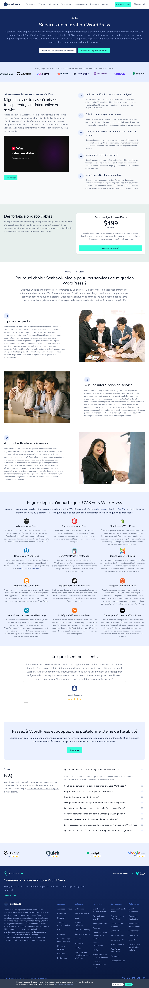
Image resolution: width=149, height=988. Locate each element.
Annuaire (79, 943)
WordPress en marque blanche (99, 910)
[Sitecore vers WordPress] (74, 521)
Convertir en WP (118, 940)
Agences (96, 928)
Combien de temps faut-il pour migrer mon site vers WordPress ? (95, 785)
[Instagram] (123, 978)
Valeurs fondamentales (63, 924)
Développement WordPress (117, 917)
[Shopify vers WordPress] (122, 521)
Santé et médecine (79, 924)
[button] (24, 681)
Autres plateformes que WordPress (122, 615)
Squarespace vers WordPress (74, 585)
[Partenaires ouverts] (72, 4)
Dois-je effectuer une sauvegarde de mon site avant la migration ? (95, 802)
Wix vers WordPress (26, 526)
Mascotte (61, 953)
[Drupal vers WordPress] (26, 551)
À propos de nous (64, 909)
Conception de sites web (117, 925)
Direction (61, 918)
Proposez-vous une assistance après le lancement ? (88, 791)
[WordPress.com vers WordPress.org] (26, 610)
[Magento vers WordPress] (122, 581)
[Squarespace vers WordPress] (74, 581)
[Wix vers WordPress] (26, 521)
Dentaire (78, 939)
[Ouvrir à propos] (98, 4)
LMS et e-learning (82, 930)
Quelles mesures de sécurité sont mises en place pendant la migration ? (98, 830)
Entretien (115, 956)
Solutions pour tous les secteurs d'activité (82, 955)
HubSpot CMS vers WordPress (74, 615)
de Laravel (101, 509)
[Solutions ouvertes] (57, 4)
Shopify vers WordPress (122, 526)
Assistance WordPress (115, 950)
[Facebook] (138, 978)
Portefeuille (62, 958)
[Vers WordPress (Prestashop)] (74, 551)
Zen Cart (122, 509)
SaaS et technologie (98, 944)
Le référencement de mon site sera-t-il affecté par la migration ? (94, 813)
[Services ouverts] (34, 4)
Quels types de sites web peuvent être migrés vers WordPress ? (94, 808)
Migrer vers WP (117, 935)
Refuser (129, 984)
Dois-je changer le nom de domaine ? (81, 797)
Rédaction (61, 913)
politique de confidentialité (135, 925)
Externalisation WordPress (99, 917)
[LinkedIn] (133, 978)
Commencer (134, 935)
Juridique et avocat (83, 934)
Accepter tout (117, 984)
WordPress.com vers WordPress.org (26, 615)
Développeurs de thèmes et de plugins (100, 935)
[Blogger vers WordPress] (26, 581)
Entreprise (79, 909)
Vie (58, 930)
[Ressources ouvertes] (86, 4)
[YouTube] (128, 978)
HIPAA (78, 948)
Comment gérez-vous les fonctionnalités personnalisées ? (91, 819)
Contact (132, 940)
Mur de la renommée (61, 947)
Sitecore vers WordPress (74, 526)
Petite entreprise (82, 913)
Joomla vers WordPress (122, 555)
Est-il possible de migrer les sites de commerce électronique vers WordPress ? (101, 825)
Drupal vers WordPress (26, 555)
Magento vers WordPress (122, 585)
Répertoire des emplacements (63, 940)
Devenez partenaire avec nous (99, 965)
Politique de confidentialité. (63, 984)
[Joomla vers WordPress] (122, 551)
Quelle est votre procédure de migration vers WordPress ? (91, 769)
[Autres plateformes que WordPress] (122, 610)
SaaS (77, 918)
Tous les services (118, 961)
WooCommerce (117, 944)
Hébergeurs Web (100, 923)
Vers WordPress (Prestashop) (74, 555)
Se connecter (134, 931)
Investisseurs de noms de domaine (100, 956)
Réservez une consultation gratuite (134, 947)
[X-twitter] (143, 978)
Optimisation (116, 931)
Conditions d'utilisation (133, 910)
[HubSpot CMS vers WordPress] (74, 610)
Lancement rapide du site (118, 910)
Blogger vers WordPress (27, 585)
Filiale (95, 950)
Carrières (61, 934)
